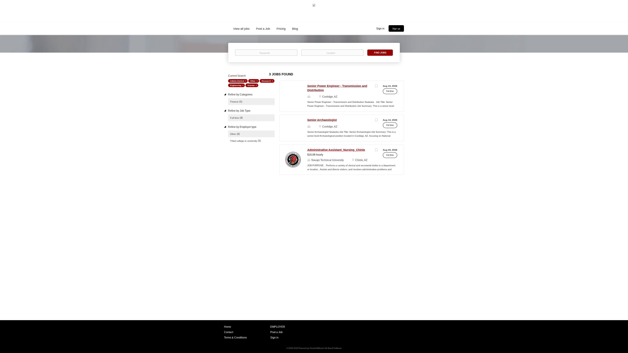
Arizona (251, 85)
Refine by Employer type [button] (241, 127)
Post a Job (276, 332)
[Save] (376, 86)
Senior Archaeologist (322, 120)
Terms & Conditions (235, 337)
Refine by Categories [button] (240, 94)
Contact (228, 332)
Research (266, 81)
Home (227, 326)
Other (252, 81)
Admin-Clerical (237, 81)
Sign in (380, 28)
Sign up (396, 28)
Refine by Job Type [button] (238, 110)
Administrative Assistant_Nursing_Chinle (336, 149)
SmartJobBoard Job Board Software (326, 348)
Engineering (235, 85)
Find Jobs (380, 52)
